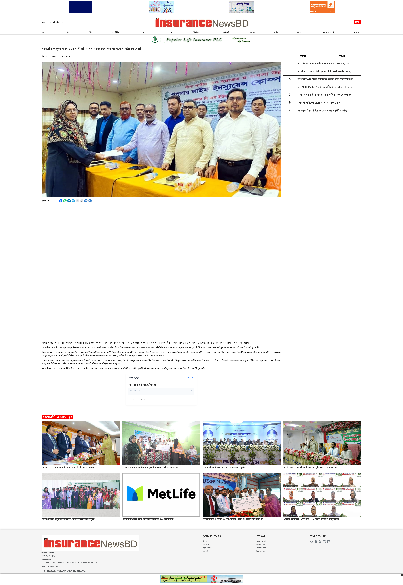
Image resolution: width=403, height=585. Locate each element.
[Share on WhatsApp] (65, 200)
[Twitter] (320, 542)
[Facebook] (316, 542)
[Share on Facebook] (60, 200)
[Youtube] (311, 542)
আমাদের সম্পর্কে (261, 541)
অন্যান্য (356, 32)
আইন (276, 32)
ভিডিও (90, 32)
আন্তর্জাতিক (115, 32)
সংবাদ (66, 32)
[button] (352, 22)
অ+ (86, 200)
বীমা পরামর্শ (170, 32)
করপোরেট (225, 32)
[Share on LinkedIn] (69, 200)
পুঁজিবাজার (251, 32)
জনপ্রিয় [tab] (342, 56)
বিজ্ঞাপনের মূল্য (260, 551)
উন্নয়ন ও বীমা (142, 32)
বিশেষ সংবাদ (198, 32)
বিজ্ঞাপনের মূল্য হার (328, 32)
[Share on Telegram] (73, 200)
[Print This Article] (81, 200)
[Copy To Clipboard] (77, 200)
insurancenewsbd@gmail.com (66, 571)
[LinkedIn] (328, 542)
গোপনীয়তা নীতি (260, 544)
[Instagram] (324, 542)
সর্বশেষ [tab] (303, 56)
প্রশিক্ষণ (299, 32)
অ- (90, 200)
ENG (358, 22)
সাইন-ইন (190, 377)
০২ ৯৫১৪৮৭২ (53, 567)
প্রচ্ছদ (43, 32)
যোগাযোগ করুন (261, 548)
